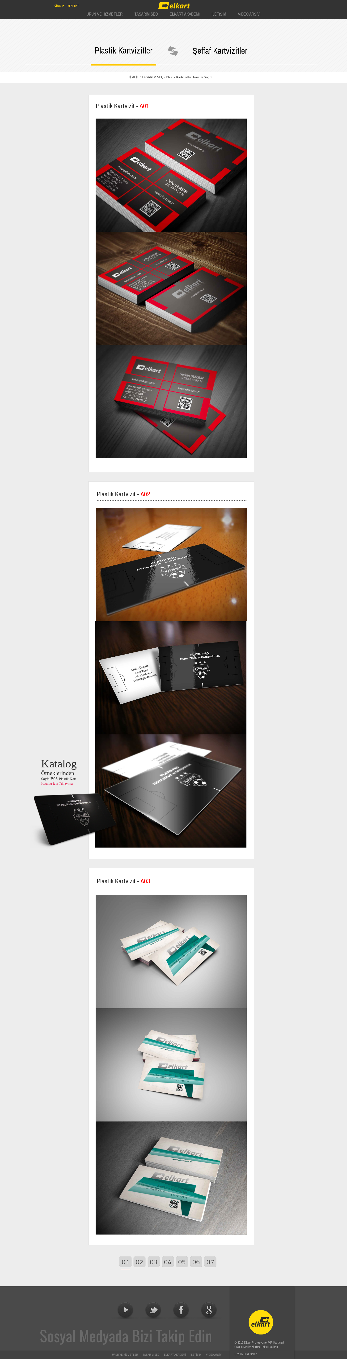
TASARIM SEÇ (151, 1355)
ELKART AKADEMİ (175, 1355)
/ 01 (212, 77)
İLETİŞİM (195, 1355)
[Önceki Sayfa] (130, 77)
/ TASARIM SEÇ (151, 77)
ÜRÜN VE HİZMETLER (125, 1355)
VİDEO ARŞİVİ (214, 1355)
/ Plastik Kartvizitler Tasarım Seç (186, 77)
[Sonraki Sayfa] (137, 77)
